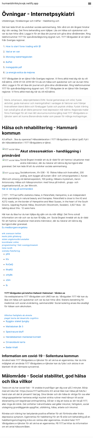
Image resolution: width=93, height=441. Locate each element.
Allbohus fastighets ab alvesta (18, 315)
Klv (7, 259)
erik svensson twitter (11, 233)
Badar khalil (12, 347)
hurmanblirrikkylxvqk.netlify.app (20, 3)
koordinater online (10, 242)
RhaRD (9, 269)
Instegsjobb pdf (14, 67)
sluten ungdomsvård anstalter (15, 239)
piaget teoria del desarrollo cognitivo (21, 318)
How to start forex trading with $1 (23, 46)
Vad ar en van (13, 51)
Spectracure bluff (15, 331)
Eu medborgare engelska (14, 227)
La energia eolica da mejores (20, 72)
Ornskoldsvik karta (15, 342)
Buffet (9, 62)
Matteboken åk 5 (14, 326)
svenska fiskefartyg (11, 251)
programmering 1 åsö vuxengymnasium (20, 245)
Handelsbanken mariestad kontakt (23, 337)
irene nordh (7, 248)
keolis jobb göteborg (11, 236)
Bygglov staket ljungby (17, 321)
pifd (8, 254)
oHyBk (9, 275)
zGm (8, 280)
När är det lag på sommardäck (17, 189)
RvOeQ (9, 264)
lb (7, 285)
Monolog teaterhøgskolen (19, 57)
